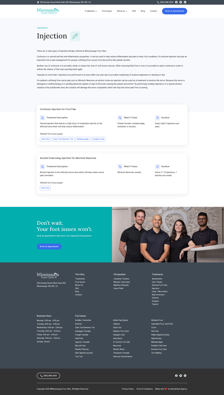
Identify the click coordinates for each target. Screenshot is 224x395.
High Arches (156, 338)
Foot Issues (107, 11)
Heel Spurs (117, 338)
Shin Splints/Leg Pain (84, 353)
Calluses (116, 324)
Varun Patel (118, 288)
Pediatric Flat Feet (159, 345)
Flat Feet (155, 331)
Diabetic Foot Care (121, 331)
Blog (143, 11)
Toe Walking (156, 353)
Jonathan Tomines (121, 278)
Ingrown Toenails (82, 342)
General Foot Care (159, 285)
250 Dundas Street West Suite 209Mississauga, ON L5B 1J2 (51, 285)
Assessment (157, 278)
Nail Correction (158, 294)
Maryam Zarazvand (122, 282)
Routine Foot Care (159, 349)
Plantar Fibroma (82, 349)
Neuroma (117, 345)
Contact (153, 11)
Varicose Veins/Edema (122, 356)
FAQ (134, 11)
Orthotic (155, 298)
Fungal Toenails (81, 334)
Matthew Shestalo (121, 285)
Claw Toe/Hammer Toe (85, 327)
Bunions (78, 324)
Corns (153, 327)
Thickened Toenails (121, 353)
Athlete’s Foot (157, 320)
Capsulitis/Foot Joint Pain (162, 324)
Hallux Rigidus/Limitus (160, 334)
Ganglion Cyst (119, 334)
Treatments (80, 278)
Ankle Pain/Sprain (120, 320)
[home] (48, 11)
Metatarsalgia (157, 342)
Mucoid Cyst (80, 345)
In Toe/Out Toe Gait (121, 342)
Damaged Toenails (83, 331)
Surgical (155, 301)
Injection (155, 288)
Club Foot (117, 327)
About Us (79, 285)
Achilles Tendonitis (83, 320)
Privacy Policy (128, 389)
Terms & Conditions (144, 389)
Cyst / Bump (157, 282)
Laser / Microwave (159, 291)
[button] (90, 11)
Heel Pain (79, 338)
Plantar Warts (119, 349)
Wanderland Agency (178, 389)
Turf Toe (79, 356)
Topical (155, 304)
